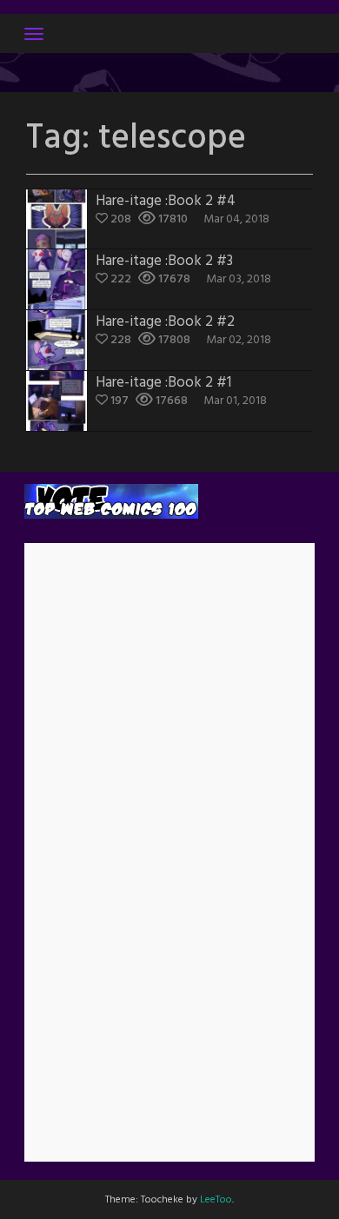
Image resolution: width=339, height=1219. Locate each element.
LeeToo (216, 1200)
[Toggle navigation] (34, 34)
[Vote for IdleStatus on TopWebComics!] (111, 502)
